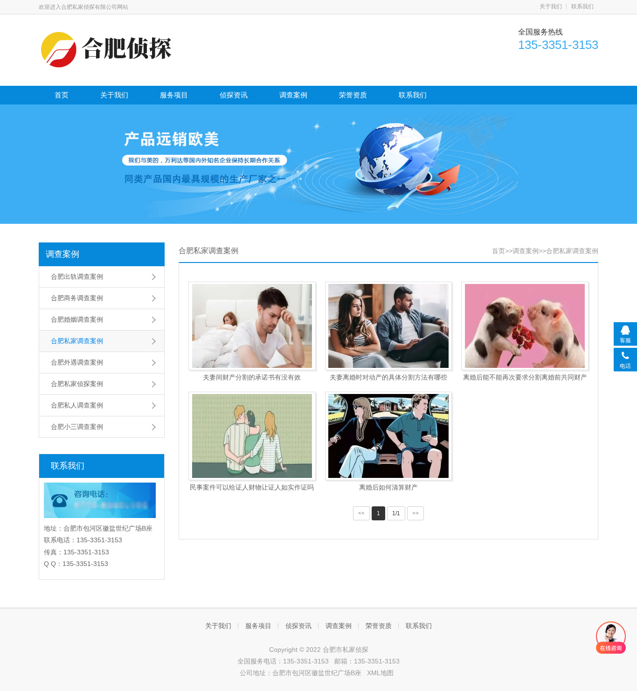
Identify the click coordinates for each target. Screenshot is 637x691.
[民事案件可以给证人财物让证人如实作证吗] (252, 436)
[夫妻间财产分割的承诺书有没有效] (252, 326)
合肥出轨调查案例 (77, 276)
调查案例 (293, 95)
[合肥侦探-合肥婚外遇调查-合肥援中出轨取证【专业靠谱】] (109, 49)
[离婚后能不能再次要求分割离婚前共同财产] (525, 326)
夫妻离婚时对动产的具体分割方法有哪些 (388, 377)
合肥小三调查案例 (77, 426)
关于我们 (551, 6)
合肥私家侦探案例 (77, 383)
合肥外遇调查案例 (77, 362)
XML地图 (380, 673)
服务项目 (174, 95)
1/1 (396, 513)
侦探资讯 (234, 95)
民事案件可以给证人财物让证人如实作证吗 (252, 487)
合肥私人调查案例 (77, 405)
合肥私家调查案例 (77, 341)
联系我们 (582, 6)
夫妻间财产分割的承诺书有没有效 (252, 377)
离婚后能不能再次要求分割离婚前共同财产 (525, 377)
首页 (62, 95)
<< (361, 513)
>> (415, 513)
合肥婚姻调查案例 (77, 319)
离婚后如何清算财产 (388, 487)
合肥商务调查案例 (77, 298)
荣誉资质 (353, 95)
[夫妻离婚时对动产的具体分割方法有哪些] (388, 326)
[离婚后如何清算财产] (388, 436)
